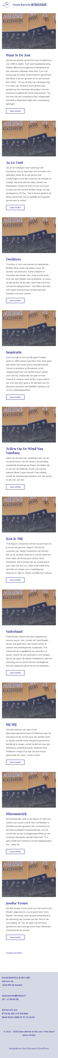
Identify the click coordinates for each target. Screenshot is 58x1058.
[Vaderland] (29, 607)
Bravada (31, 1048)
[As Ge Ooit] (29, 138)
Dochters (13, 259)
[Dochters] (29, 235)
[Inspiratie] (29, 328)
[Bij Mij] (29, 700)
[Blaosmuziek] (29, 790)
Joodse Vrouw (17, 903)
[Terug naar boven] (47, 1047)
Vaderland (14, 631)
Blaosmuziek (16, 813)
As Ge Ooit (14, 162)
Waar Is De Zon (18, 55)
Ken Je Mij (14, 538)
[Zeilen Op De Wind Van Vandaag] (29, 425)
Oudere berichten (14, 953)
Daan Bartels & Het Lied (29, 4)
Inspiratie (14, 352)
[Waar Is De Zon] (29, 31)
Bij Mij (11, 724)
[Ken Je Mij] (29, 514)
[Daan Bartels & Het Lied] (6, 4)
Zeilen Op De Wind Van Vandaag (24, 450)
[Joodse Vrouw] (29, 879)
